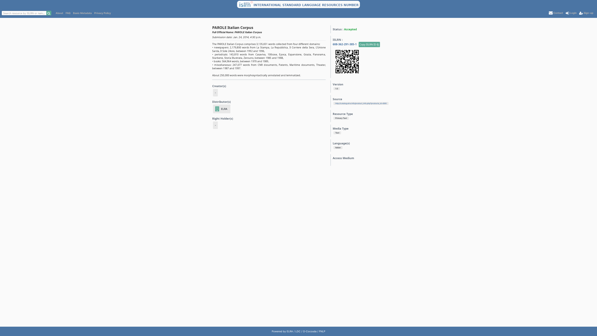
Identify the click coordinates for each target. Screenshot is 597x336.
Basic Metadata (82, 13)
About (59, 13)
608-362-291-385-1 (345, 44)
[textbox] (25, 13)
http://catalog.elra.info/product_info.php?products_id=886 (361, 103)
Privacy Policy (102, 13)
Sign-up (588, 12)
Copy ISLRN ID (368, 44)
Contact (558, 12)
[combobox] (25, 13)
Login (573, 12)
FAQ (68, 13)
